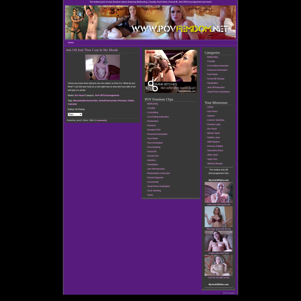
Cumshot (72, 104)
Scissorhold (153, 182)
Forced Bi (151, 151)
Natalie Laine (213, 137)
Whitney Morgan (215, 163)
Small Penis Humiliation (158, 186)
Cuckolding (152, 112)
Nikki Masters (213, 142)
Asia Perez (212, 111)
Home (71, 42)
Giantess (151, 160)
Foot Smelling (153, 147)
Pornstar (122, 100)
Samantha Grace (215, 150)
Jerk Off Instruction (156, 169)
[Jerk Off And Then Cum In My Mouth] (102, 79)
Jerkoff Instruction (108, 100)
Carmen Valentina (215, 120)
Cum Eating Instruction (158, 117)
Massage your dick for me (219, 229)
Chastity (151, 108)
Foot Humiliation (155, 143)
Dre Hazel (79, 95)
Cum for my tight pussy (218, 277)
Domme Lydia (214, 124)
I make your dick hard (219, 253)
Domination (152, 121)
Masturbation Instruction (85, 100)
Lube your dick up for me (218, 204)
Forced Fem (153, 156)
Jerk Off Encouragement (107, 95)
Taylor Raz (212, 159)
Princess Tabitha (215, 146)
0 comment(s (101, 120)
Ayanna (211, 116)
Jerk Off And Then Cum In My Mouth (92, 50)
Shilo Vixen (212, 155)
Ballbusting (152, 104)
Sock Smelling (154, 190)
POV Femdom (229, 293)
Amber (210, 107)
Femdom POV (154, 130)
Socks (150, 195)
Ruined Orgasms (155, 177)
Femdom (151, 125)
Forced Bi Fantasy (215, 79)
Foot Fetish (152, 138)
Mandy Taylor (213, 133)
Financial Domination (157, 134)
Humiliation (152, 164)
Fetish (131, 100)
